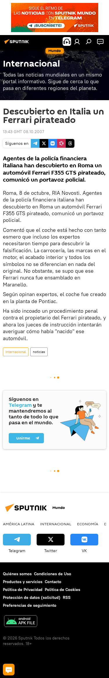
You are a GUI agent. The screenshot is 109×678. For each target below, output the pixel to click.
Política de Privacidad (22, 589)
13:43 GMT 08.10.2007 (23, 131)
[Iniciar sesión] (77, 41)
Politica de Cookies (62, 589)
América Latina (18, 523)
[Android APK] (20, 621)
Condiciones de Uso (52, 573)
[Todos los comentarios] (9, 669)
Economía (87, 523)
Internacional (16, 352)
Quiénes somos (17, 573)
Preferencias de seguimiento (29, 605)
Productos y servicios (22, 581)
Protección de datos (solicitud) (31, 597)
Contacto (53, 581)
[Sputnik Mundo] (17, 43)
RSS (67, 597)
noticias (39, 352)
